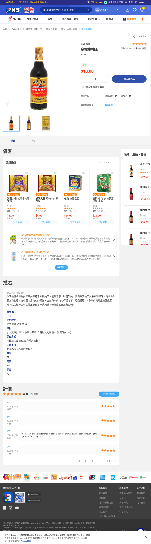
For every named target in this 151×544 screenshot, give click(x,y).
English (142, 2)
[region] (75, 537)
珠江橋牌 (85, 44)
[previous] (79, 461)
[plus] (107, 79)
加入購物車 (129, 78)
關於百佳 (103, 493)
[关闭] (146, 537)
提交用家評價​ (109, 394)
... (100, 461)
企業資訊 (103, 498)
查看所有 (61, 267)
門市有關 (141, 502)
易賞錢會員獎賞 (115, 2)
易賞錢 (122, 498)
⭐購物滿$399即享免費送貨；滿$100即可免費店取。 (27, 2)
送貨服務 (123, 512)
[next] (147, 19)
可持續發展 (104, 507)
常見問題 (141, 498)
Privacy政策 (25, 541)
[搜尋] (88, 9)
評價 (33, 140)
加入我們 (103, 512)
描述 (13, 140)
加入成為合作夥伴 (107, 516)
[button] (107, 10)
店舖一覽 (132, 2)
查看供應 (109, 104)
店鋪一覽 (123, 502)
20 (108, 461)
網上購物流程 (125, 493)
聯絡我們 (141, 493)
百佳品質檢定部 (106, 502)
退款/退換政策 (126, 507)
